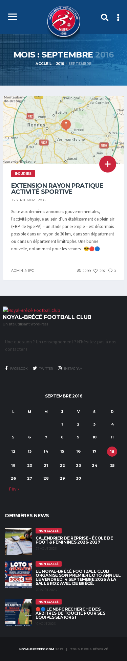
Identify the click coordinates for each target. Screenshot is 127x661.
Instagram (73, 368)
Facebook (18, 368)
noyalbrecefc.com (36, 649)
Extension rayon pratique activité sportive (57, 189)
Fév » (14, 489)
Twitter (46, 368)
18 (112, 451)
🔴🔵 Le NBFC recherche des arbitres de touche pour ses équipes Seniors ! (70, 613)
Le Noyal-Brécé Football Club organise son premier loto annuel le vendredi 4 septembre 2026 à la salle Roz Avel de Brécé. (78, 577)
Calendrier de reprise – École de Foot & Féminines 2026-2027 (74, 540)
